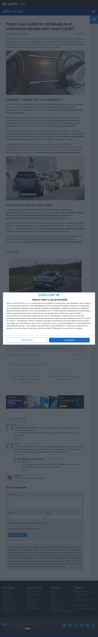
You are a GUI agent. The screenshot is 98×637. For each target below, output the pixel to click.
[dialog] (49, 318)
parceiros (27, 303)
